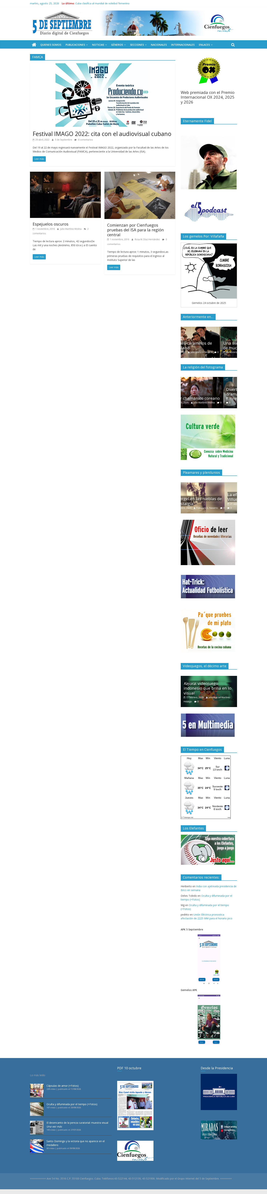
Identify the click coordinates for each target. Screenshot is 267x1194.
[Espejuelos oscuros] (65, 174)
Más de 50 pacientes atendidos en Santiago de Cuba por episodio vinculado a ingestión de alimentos (134, 3)
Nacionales (159, 44)
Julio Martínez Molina (71, 228)
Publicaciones (75, 44)
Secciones (137, 44)
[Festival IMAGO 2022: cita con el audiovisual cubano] (102, 65)
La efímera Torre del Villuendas (203, 497)
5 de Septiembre (64, 139)
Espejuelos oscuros (50, 224)
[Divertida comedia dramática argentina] (209, 379)
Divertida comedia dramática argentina (203, 392)
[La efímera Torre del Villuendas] (209, 484)
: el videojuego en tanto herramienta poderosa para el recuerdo (209, 688)
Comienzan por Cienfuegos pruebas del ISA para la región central (135, 229)
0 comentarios (85, 139)
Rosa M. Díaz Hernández (147, 239)
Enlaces (204, 44)
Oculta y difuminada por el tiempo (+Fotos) (71, 1104)
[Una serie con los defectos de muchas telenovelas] (209, 328)
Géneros (117, 44)
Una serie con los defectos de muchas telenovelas (208, 345)
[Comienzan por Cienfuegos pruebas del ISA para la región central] (139, 174)
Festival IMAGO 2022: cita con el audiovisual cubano (102, 134)
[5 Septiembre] (34, 45)
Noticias (98, 44)
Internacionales (183, 44)
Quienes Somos (50, 44)
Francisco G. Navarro (223, 503)
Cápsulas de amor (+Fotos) (62, 1085)
